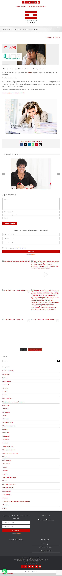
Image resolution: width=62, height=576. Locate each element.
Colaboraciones (7, 398)
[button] (4, 571)
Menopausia (6, 457)
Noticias (5, 470)
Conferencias (6, 405)
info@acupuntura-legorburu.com (38, 6)
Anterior (49, 37)
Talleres (5, 498)
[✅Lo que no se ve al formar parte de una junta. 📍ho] (45, 303)
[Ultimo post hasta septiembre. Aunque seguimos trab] (45, 274)
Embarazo (6, 419)
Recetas (5, 481)
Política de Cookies (46, 551)
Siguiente (55, 37)
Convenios (6, 408)
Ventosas (5, 505)
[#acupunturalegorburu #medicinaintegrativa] (16, 303)
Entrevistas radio (8, 422)
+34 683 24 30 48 (26, 6)
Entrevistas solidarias (9, 426)
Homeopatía (6, 436)
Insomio (5, 443)
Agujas (5, 377)
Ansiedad (5, 388)
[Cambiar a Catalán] (27, 572)
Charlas (5, 395)
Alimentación (7, 381)
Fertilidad (6, 432)
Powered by (7, 573)
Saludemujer (6, 494)
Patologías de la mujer (9, 477)
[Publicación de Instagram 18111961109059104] (16, 274)
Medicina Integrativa (9, 450)
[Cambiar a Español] (34, 572)
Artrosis (5, 391)
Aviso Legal (46, 544)
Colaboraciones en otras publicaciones (14, 402)
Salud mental (7, 491)
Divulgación (6, 412)
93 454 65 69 (19, 6)
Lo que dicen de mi (8, 446)
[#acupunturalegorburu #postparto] (16, 333)
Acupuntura (6, 374)
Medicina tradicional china (10, 453)
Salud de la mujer (8, 487)
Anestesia (6, 384)
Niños (5, 467)
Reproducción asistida (9, 484)
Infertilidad (6, 439)
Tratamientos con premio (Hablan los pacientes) (16, 501)
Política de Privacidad (46, 547)
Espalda (5, 429)
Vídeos (5, 508)
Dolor (4, 415)
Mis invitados (7, 460)
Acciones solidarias (8, 371)
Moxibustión (6, 463)
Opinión (5, 474)
